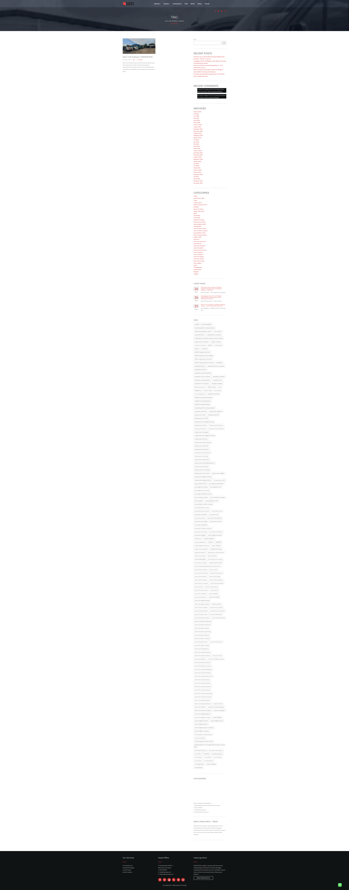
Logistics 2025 (198, 237)
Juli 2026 (196, 114)
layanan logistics (209, 538)
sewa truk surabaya (199, 261)
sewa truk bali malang (201, 569)
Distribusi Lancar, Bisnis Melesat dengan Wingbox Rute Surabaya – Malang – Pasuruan (211, 288)
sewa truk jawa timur (216, 642)
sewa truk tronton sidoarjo (216, 707)
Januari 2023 (197, 172)
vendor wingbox (211, 764)
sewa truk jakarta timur (201, 642)
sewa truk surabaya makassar (203, 686)
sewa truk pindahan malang (216, 659)
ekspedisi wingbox (217, 383)
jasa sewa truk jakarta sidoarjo (203, 528)
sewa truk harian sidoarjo (218, 611)
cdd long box (218, 345)
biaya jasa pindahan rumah (203, 331)
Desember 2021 (198, 181)
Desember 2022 (198, 174)
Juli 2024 (196, 163)
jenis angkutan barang (215, 535)
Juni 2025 (196, 142)
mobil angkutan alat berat (202, 545)
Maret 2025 (197, 148)
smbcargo (140, 59)
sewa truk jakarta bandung (202, 617)
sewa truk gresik (198, 252)
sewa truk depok (213, 593)
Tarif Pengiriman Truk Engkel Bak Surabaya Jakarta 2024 (209, 746)
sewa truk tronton (200, 707)
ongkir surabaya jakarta (201, 549)
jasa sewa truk (214, 514)
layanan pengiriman (200, 542)
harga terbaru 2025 (200, 483)
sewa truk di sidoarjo (200, 597)
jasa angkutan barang (201, 487)
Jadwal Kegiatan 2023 (200, 224)
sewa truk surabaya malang (202, 690)
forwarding (197, 215)
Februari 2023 (198, 170)
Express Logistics (127, 872)
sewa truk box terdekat (216, 583)
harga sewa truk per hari (202, 459)
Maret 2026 (197, 122)
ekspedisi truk (217, 380)
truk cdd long (217, 757)
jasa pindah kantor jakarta (202, 511)
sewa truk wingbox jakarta (202, 714)
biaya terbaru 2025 (199, 198)
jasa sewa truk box (200, 518)
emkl (220, 387)
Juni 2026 (196, 116)
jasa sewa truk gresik (201, 525)
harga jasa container (201, 411)
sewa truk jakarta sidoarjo (202, 635)
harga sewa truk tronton (202, 473)
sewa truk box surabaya (201, 583)
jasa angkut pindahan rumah (203, 494)
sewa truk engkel (198, 248)
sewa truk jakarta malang (202, 628)
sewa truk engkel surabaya (202, 604)
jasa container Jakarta (201, 497)
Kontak (207, 3)
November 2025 (198, 131)
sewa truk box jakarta (201, 576)
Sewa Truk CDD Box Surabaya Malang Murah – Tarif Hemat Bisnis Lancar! (213, 305)
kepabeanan (198, 538)
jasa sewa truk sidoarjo (216, 531)
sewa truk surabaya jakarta (202, 679)
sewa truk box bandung (201, 573)
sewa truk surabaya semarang (203, 696)
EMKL (195, 213)
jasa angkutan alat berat (216, 483)
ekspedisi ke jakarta (201, 369)
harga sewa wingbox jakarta (203, 480)
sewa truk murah (217, 655)
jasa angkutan (197, 226)
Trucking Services (128, 865)
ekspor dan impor (198, 209)
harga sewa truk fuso (201, 439)
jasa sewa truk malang (201, 531)
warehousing (197, 269)
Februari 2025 (198, 150)
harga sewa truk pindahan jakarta (205, 463)
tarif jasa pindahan (200, 738)
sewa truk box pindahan (216, 580)
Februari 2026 (198, 124)
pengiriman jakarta (200, 552)
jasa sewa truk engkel (201, 521)
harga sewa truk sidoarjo (201, 466)
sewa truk (196, 239)
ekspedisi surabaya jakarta (203, 380)
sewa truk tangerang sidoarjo (203, 703)
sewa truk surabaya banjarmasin (204, 676)
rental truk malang (200, 556)
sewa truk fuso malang (201, 607)
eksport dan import (199, 211)
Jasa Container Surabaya (200, 230)
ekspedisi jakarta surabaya (216, 366)
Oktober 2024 (197, 157)
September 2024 (198, 159)
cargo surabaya (216, 342)
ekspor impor (212, 387)
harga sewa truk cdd (200, 428)
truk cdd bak (198, 757)
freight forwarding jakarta (203, 401)
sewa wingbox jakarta (201, 724)
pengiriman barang (216, 549)
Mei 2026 (196, 118)
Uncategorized (198, 267)
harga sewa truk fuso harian (203, 442)
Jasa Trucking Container (200, 235)
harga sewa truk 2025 (201, 418)
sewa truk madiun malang (202, 645)
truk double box (208, 760)
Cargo (195, 200)
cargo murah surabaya (201, 342)
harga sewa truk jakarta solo (202, 452)
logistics (210, 542)
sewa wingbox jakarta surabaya (204, 727)
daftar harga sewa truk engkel (204, 355)
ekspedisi (196, 207)
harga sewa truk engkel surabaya (205, 435)
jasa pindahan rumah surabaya (204, 504)
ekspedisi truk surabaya (202, 383)
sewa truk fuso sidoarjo (216, 607)
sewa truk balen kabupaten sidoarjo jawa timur (208, 566)
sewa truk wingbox (219, 710)
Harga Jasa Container (200, 222)
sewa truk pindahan (200, 659)
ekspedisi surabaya (219, 376)
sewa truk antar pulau (200, 241)
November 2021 (198, 183)
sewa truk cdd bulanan (211, 587)
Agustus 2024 (197, 161)
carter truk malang (200, 345)
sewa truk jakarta (198, 254)
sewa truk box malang (201, 580)
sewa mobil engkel (200, 559)
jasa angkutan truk (215, 487)
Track (186, 3)
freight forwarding (199, 220)
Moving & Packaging (128, 867)
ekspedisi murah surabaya (202, 376)
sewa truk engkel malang (202, 600)
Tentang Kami (177, 3)
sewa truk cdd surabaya (201, 590)
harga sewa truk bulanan (216, 425)
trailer (195, 265)
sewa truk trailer (218, 703)
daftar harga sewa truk (202, 352)
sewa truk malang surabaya (202, 655)
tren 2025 (198, 754)
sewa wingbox (197, 263)
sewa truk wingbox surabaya (203, 717)
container (205, 348)
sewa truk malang (198, 256)
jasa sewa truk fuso (216, 521)
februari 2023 (208, 390)
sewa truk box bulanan (216, 573)
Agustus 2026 (197, 111)
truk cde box (198, 760)
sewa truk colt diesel (199, 246)
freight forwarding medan (202, 404)
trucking (206, 754)
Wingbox (196, 271)
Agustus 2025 (197, 137)
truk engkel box (199, 764)
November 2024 (198, 155)
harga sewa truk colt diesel (216, 428)
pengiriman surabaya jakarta (216, 552)
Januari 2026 (197, 127)
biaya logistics (218, 331)
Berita (193, 3)
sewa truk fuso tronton (200, 250)
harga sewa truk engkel (202, 432)
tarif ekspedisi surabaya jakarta (203, 734)
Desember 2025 (198, 129)
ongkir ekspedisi (216, 545)
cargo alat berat (199, 335)
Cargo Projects (127, 870)
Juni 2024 (196, 165)
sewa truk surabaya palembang (203, 693)
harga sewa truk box (201, 425)
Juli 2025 (196, 140)
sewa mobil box (212, 556)
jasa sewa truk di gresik (215, 518)
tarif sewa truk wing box (215, 750)
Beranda (157, 3)
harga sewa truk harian (202, 449)
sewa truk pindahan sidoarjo (203, 662)
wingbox (196, 274)
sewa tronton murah (215, 562)
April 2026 (197, 120)
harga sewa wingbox (218, 473)
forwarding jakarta (200, 394)
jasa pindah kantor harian (202, 507)
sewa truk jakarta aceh (201, 614)
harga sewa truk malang (201, 456)
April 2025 (197, 146)
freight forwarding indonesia (203, 397)
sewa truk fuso (216, 604)
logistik (218, 542)
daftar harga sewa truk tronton (204, 362)
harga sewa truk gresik (201, 446)
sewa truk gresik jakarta (201, 611)
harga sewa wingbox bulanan (203, 476)
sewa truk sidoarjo (199, 258)
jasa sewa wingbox (200, 535)
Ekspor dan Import (200, 387)
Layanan (166, 3)
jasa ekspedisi (199, 501)
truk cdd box (207, 757)
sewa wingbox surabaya (202, 731)
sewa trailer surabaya (201, 562)
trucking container (217, 754)
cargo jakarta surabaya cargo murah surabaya (209, 338)
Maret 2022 (197, 178)
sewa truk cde (214, 590)
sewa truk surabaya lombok (202, 683)
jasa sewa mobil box (201, 514)
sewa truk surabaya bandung (203, 672)
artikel (195, 196)
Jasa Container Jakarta (200, 228)
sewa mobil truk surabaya (215, 559)
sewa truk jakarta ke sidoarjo (203, 624)
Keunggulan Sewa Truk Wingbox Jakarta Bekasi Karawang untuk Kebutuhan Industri (211, 297)
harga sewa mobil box (215, 411)
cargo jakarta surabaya (214, 335)
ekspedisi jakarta (200, 366)
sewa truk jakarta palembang (203, 631)
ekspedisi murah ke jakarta (203, 373)
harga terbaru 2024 (219, 480)
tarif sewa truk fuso (200, 750)
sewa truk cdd (198, 587)
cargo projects (198, 202)
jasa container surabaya (218, 497)
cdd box (210, 345)
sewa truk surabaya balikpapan (203, 669)
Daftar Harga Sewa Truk (200, 204)
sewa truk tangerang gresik (202, 700)
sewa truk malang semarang (202, 652)
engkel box (198, 390)
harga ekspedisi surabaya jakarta (205, 408)
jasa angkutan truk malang (202, 490)
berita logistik (207, 324)
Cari (195, 39)
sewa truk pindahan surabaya (203, 666)
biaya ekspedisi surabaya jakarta (205, 328)
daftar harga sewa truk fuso (203, 359)
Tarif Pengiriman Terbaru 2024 (204, 741)
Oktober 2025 (197, 133)
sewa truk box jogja (214, 576)
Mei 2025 (196, 144)
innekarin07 (200, 89)
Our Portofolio (203, 878)
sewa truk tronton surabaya (203, 710)
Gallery (199, 3)
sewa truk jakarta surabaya (202, 638)
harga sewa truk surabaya (202, 470)
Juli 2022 (196, 176)
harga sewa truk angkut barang (204, 422)
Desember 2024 (198, 153)
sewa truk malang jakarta (202, 648)
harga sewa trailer (200, 415)
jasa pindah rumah (217, 511)
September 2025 (198, 135)
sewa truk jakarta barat (218, 617)
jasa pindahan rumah (199, 233)
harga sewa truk (213, 415)
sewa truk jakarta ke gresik (203, 621)
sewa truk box (197, 243)
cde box (197, 348)
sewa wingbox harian (217, 721)
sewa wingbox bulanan (201, 721)
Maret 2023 (197, 168)
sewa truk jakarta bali (216, 614)
